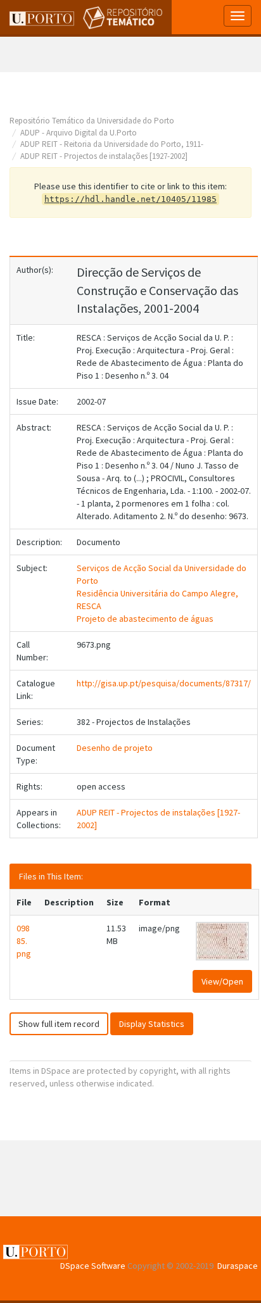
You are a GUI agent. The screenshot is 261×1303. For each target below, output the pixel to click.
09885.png (23, 940)
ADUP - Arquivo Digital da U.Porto (78, 132)
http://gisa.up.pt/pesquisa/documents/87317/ (164, 683)
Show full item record (58, 1023)
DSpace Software (92, 1265)
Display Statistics (151, 1023)
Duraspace (237, 1265)
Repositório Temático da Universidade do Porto (92, 120)
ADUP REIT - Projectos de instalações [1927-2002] (104, 156)
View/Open (222, 981)
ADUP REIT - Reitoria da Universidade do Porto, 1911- (111, 144)
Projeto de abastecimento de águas (145, 618)
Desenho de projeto (115, 747)
